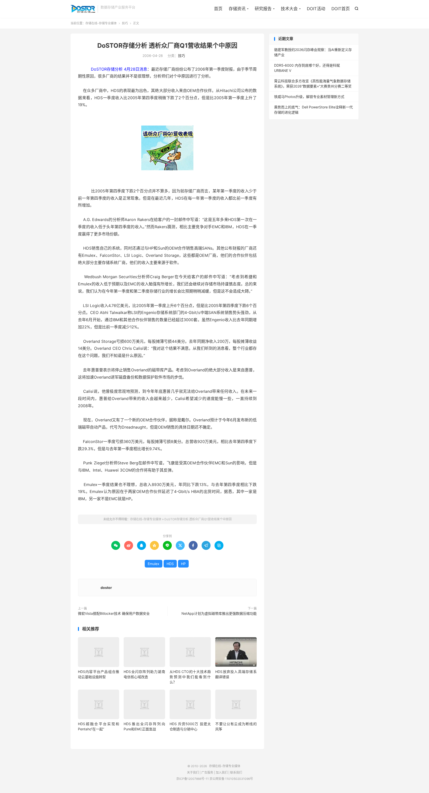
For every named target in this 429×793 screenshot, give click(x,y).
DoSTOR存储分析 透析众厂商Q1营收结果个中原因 (167, 45)
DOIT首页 (340, 8)
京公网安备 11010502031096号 (231, 779)
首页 (218, 8)
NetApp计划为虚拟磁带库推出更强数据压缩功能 (219, 613)
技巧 (125, 23)
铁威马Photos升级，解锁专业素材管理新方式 (309, 96)
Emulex (153, 564)
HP (183, 564)
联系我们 (236, 772)
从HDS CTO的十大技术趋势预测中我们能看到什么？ (190, 676)
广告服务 (207, 772)
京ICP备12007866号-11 (192, 779)
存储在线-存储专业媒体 (83, 9)
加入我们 (222, 772)
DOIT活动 (316, 8)
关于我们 (193, 772)
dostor (106, 587)
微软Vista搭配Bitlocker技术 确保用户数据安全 (114, 613)
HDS (170, 564)
